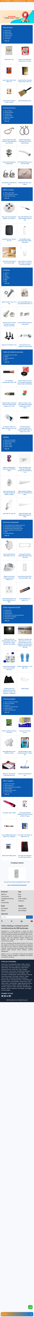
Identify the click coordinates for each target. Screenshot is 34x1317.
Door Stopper (28, 988)
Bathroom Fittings (9, 117)
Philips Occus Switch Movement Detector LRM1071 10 (9, 578)
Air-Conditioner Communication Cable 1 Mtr (9, 381)
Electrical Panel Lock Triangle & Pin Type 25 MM (25, 345)
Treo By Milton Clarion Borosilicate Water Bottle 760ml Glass (24, 240)
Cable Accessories (9, 358)
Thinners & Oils (8, 35)
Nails (6, 279)
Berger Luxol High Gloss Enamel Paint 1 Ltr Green (25, 60)
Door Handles (21, 988)
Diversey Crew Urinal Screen (24, 731)
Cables (6, 356)
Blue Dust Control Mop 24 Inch (24, 774)
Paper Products (8, 708)
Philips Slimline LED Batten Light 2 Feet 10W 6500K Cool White (25, 493)
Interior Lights (8, 443)
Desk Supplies (8, 788)
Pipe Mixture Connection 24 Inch (9, 183)
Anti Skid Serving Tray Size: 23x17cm (9, 239)
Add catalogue (22, 910)
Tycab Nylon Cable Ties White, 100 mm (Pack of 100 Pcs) (9, 428)
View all (6, 41)
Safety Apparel (8, 613)
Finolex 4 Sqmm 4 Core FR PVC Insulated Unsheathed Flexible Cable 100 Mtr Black (25, 382)
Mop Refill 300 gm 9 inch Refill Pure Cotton (9, 752)
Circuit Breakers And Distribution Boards (15, 525)
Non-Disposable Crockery (11, 194)
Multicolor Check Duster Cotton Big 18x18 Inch (9, 774)
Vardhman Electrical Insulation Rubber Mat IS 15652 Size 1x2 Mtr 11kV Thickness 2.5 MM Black (9, 691)
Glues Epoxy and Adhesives (23, 971)
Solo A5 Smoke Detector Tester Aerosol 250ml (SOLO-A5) (9, 668)
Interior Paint (8, 30)
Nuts (6, 281)
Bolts (6, 274)
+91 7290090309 (6, 1)
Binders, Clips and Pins (10, 790)
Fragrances (14, 988)
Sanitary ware (8, 114)
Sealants (8, 988)
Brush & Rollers (8, 33)
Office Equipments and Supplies (13, 787)
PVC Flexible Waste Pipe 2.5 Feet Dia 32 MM (25, 162)
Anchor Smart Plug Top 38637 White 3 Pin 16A (9, 555)
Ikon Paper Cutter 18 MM (9, 812)
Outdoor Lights (8, 446)
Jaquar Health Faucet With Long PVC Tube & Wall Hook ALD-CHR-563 (9, 141)
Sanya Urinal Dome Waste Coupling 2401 (9, 162)
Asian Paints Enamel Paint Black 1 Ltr (9, 80)
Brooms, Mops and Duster (11, 702)
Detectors (21, 976)
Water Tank (7, 118)
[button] (10, 885)
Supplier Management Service (24, 983)
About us (3, 894)
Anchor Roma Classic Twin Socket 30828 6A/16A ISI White (9, 600)
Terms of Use (5, 896)
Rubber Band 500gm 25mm (9, 855)
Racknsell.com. (14, 1000)
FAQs (19, 896)
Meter (6, 531)
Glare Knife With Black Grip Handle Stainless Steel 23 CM (25, 218)
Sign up (3, 910)
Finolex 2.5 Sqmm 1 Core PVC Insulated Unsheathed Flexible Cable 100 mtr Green (25, 405)
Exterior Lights (8, 445)
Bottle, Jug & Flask (9, 192)
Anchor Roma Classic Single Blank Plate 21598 (17, 882)
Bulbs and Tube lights (10, 440)
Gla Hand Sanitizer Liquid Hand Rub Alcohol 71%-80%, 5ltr (25, 753)
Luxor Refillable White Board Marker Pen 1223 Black (9, 835)
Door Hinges (15, 976)
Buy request (4, 908)
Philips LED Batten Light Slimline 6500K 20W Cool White (25, 515)
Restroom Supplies (9, 703)
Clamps (6, 276)
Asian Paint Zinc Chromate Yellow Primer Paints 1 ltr (25, 80)
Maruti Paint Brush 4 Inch (24, 100)
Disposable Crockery (10, 196)
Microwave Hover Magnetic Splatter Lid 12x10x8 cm (9, 217)
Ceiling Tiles (17, 966)
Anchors (7, 273)
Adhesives (9, 986)
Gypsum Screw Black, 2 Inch (9, 345)
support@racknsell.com (19, 1)
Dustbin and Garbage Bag (11, 706)
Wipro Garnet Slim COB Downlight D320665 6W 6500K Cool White (9, 493)
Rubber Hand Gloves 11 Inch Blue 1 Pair (25, 667)
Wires (6, 359)
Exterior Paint (8, 32)
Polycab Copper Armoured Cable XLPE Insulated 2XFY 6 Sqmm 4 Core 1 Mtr (9, 404)
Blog (19, 894)
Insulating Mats (13, 983)
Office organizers (9, 785)
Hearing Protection (9, 618)
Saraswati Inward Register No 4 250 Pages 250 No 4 (25, 856)
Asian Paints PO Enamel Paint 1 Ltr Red (9, 101)
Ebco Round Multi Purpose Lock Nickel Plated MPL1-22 (25, 302)
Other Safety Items (27, 986)
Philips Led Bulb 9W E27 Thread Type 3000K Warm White (9, 469)
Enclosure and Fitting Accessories (13, 527)
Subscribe (29, 917)
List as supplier (22, 908)
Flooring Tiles (4, 964)
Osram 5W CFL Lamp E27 (9, 513)
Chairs (29, 981)
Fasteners (7, 278)
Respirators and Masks (10, 616)
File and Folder (8, 792)
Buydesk (8, 954)
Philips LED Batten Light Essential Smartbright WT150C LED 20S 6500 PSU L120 (25, 470)
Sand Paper (7, 38)
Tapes (20, 969)
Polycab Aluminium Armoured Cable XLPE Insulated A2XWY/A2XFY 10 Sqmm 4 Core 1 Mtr (25, 429)
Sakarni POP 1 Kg (9, 59)
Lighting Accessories (10, 441)
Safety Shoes (8, 610)
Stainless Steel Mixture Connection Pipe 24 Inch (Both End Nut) (24, 141)
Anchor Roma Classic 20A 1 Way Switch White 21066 (25, 577)
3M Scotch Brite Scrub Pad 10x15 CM (9, 731)
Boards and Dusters (10, 783)
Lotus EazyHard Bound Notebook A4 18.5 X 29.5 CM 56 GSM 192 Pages (25, 814)
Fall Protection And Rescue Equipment (14, 615)
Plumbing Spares (9, 112)
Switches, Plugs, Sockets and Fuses (14, 528)
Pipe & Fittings (8, 111)
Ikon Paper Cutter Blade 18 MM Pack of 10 (25, 835)
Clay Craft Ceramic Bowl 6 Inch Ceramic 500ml (9, 262)
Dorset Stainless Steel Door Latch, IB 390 (25, 323)
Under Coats (8, 37)
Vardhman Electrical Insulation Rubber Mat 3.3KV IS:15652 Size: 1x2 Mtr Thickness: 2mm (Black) (9, 642)
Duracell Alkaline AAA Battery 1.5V (25, 599)
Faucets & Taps (8, 115)
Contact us (21, 901)
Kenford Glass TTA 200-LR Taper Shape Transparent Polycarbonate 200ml (25, 263)
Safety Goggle (25, 688)
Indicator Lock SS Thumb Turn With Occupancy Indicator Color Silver (9, 324)
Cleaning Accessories (10, 710)
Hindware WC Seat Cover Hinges (24, 183)
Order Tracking (22, 898)
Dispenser (7, 705)
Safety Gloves (8, 612)
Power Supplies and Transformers (13, 530)
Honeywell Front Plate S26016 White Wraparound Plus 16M (25, 556)
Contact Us (30, 1)
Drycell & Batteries (9, 533)
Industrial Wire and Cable (11, 355)
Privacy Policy (5, 902)
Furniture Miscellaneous (14, 967)
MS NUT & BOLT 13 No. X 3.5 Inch (9, 302)
